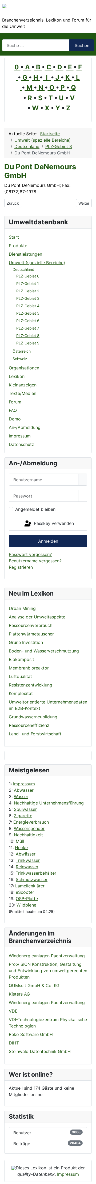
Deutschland (23, 269)
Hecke (21, 847)
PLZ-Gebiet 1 (27, 283)
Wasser (21, 796)
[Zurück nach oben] (89, 1177)
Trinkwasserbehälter (36, 873)
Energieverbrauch (31, 822)
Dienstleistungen (25, 254)
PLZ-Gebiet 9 (27, 343)
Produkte (18, 245)
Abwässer (25, 854)
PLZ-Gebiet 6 (27, 320)
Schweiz (20, 358)
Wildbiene (26, 905)
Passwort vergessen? (30, 554)
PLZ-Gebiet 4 (27, 306)
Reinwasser (27, 866)
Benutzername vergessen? (35, 560)
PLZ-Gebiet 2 (27, 291)
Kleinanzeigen (23, 384)
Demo (15, 419)
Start (14, 237)
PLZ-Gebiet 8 (27, 335)
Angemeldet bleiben (35, 509)
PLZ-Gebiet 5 (27, 313)
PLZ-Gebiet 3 (27, 298)
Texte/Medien (22, 393)
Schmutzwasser (31, 879)
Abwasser (24, 790)
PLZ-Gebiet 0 (27, 276)
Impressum (24, 783)
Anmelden (48, 541)
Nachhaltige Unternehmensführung (49, 803)
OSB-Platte (27, 898)
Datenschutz (21, 444)
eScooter (25, 892)
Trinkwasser (28, 860)
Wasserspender (29, 828)
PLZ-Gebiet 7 (27, 328)
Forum (15, 402)
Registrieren (21, 567)
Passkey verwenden (53, 523)
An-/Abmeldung (25, 427)
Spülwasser (25, 809)
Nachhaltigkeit (28, 834)
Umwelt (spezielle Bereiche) (37, 262)
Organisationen (24, 367)
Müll (20, 841)
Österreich (22, 351)
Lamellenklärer (30, 885)
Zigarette (23, 815)
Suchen (82, 45)
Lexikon (17, 376)
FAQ (13, 410)
